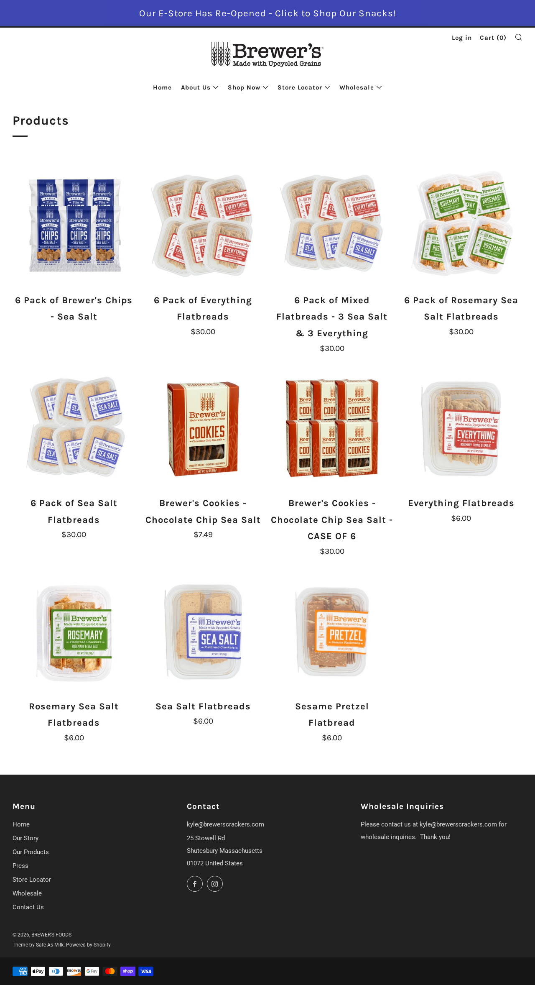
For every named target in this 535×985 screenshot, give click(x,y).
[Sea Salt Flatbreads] (203, 632)
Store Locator (300, 87)
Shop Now (244, 87)
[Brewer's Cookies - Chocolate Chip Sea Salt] (203, 429)
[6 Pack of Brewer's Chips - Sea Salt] (74, 225)
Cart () (493, 37)
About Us (196, 87)
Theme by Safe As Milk (38, 945)
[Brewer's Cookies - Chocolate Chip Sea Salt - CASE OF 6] (332, 429)
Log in (462, 37)
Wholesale (356, 87)
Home (162, 87)
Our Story (25, 838)
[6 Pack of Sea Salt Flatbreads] (74, 429)
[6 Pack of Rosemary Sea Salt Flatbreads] (461, 225)
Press (20, 866)
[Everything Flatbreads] (461, 429)
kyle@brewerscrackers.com (225, 824)
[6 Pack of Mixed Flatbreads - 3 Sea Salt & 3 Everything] (332, 225)
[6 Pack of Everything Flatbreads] (203, 225)
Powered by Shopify (88, 945)
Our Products (31, 852)
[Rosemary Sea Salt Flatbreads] (74, 632)
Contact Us (28, 907)
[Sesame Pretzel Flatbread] (332, 632)
